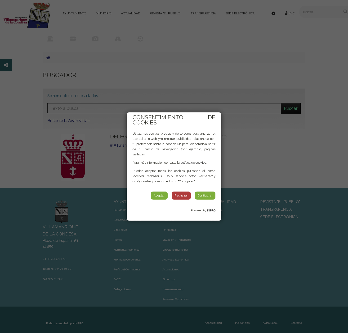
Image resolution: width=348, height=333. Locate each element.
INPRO (211, 210)
